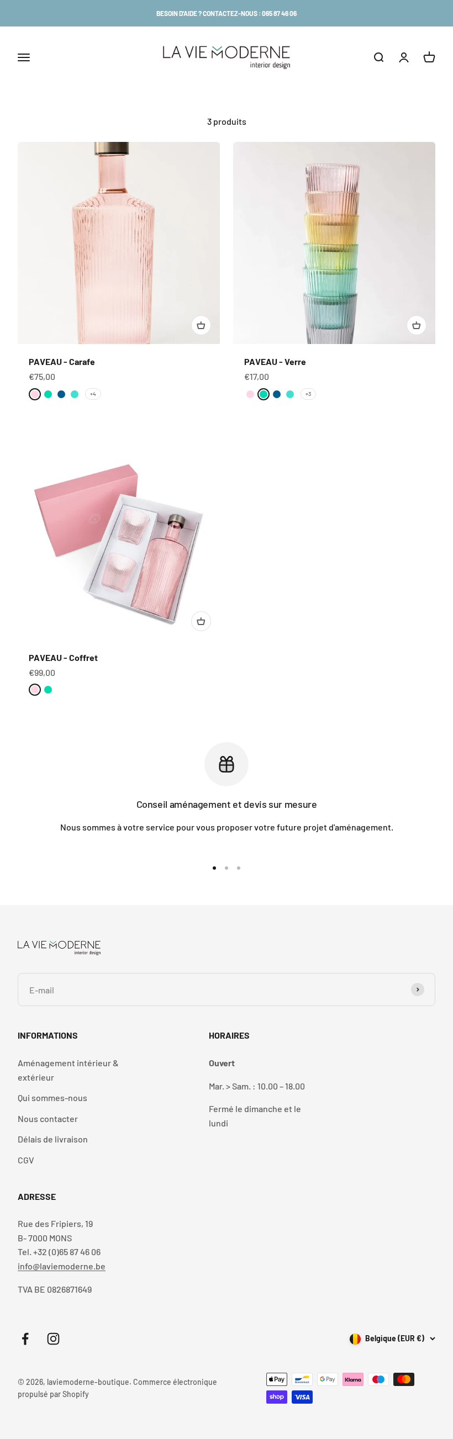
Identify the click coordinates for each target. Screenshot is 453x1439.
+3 (308, 393)
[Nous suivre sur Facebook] (25, 1338)
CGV (26, 1160)
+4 (93, 393)
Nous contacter (48, 1118)
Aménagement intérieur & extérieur (68, 1069)
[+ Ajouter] (201, 325)
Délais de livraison (53, 1139)
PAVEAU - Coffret (63, 657)
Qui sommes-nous (52, 1097)
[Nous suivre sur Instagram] (53, 1338)
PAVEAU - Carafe (62, 361)
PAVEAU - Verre (275, 361)
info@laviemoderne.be (62, 1266)
